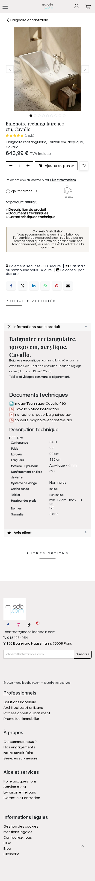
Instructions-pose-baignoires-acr (42, 414)
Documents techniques (27, 213)
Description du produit (26, 209)
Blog (7, 848)
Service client (14, 787)
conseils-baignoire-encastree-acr (43, 420)
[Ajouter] (28, 165)
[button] (10, 69)
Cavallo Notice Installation (36, 409)
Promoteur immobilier (21, 719)
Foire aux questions (20, 781)
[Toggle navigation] (5, 7)
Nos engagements (19, 747)
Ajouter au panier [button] (59, 166)
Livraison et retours (19, 792)
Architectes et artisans (23, 707)
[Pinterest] (56, 285)
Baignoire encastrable (29, 20)
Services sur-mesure (20, 758)
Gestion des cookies (20, 826)
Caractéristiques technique (31, 217)
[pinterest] (37, 624)
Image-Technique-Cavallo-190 (40, 403)
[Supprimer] (10, 165)
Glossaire (11, 854)
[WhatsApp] (45, 285)
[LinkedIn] (34, 285)
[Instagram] (18, 624)
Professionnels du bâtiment (26, 713)
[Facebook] (11, 285)
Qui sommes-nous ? (20, 742)
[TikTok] (29, 624)
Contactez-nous (18, 837)
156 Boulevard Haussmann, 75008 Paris (39, 643)
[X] (22, 285)
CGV (7, 843)
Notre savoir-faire (18, 753)
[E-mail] (68, 285)
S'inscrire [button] (82, 654)
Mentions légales (17, 832)
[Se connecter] (76, 7)
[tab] (47, 327)
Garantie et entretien (21, 798)
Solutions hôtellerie (19, 702)
